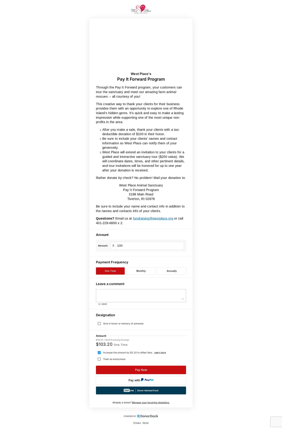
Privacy (137, 422)
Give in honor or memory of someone (123, 323)
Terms (145, 422)
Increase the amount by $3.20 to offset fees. (128, 352)
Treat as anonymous (114, 359)
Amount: (103, 245)
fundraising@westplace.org (153, 218)
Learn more (160, 352)
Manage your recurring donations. (151, 402)
